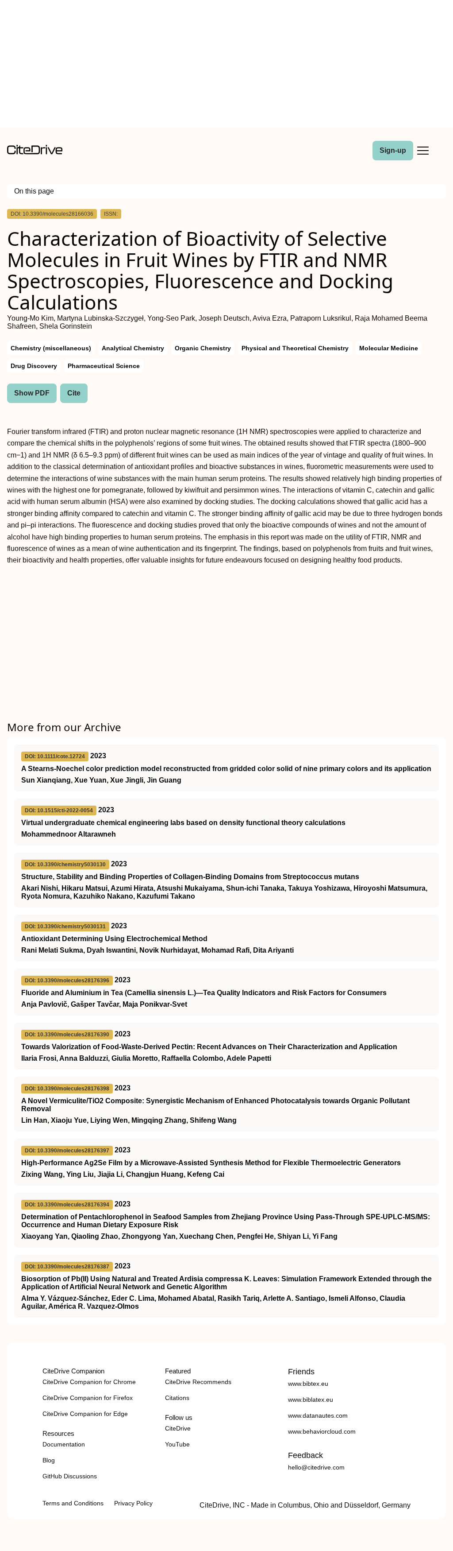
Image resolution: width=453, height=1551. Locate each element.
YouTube (177, 1444)
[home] (34, 152)
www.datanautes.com (318, 1415)
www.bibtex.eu (308, 1383)
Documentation (63, 1444)
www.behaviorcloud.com (322, 1431)
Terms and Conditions (73, 1503)
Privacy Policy (133, 1503)
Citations (177, 1397)
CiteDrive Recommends (198, 1381)
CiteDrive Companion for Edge (85, 1413)
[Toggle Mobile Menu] (423, 150)
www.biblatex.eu (310, 1399)
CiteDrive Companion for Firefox (87, 1397)
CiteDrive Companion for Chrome (89, 1381)
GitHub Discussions (69, 1476)
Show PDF (32, 393)
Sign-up (393, 150)
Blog (48, 1460)
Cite (74, 393)
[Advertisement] (226, 66)
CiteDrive (178, 1428)
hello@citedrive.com (316, 1467)
